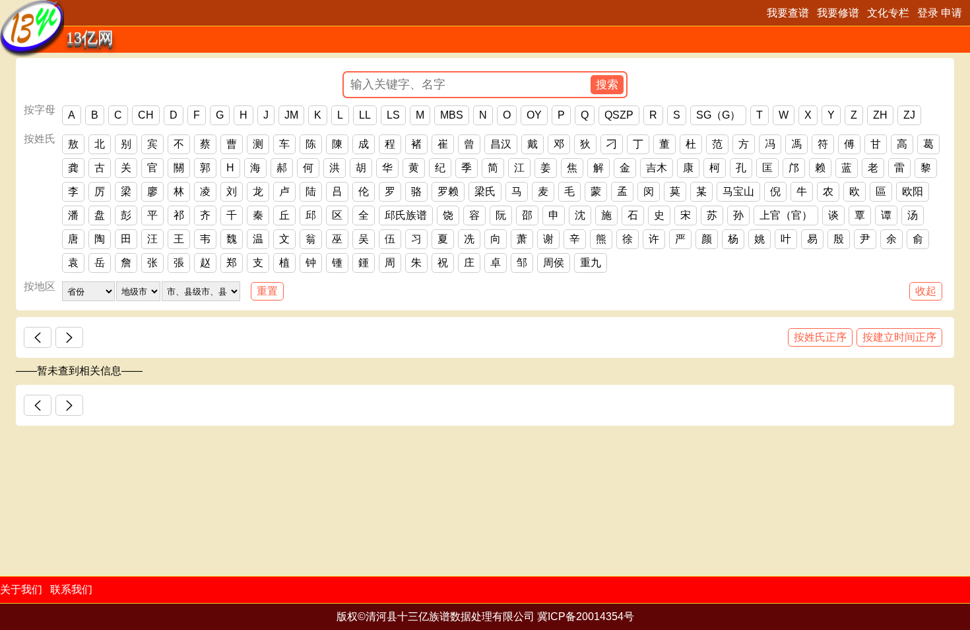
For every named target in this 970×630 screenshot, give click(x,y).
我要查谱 (788, 12)
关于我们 (21, 589)
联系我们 (71, 589)
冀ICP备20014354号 (585, 616)
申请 (951, 12)
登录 (927, 12)
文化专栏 (888, 12)
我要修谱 (838, 12)
